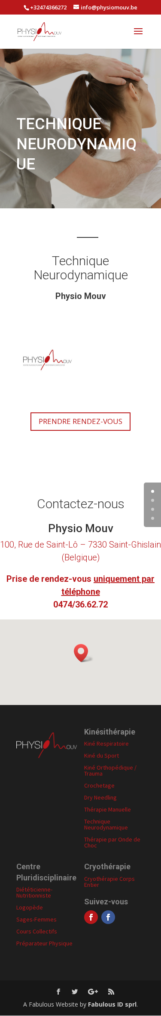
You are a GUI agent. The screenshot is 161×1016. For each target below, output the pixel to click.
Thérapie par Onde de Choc (112, 842)
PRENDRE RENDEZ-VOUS (80, 421)
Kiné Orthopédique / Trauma (110, 770)
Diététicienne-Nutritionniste (34, 892)
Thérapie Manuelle (107, 809)
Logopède (29, 907)
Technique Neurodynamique (106, 824)
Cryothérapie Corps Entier (109, 882)
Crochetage (99, 785)
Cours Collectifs (36, 931)
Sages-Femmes (36, 919)
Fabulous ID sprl (112, 1004)
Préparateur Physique (44, 943)
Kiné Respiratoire (106, 743)
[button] (83, 653)
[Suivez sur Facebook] (91, 917)
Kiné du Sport (101, 755)
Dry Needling (100, 797)
